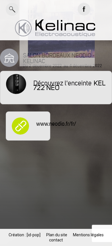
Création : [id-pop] (24, 235)
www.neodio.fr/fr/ (56, 124)
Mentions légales (88, 235)
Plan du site (56, 235)
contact (56, 240)
